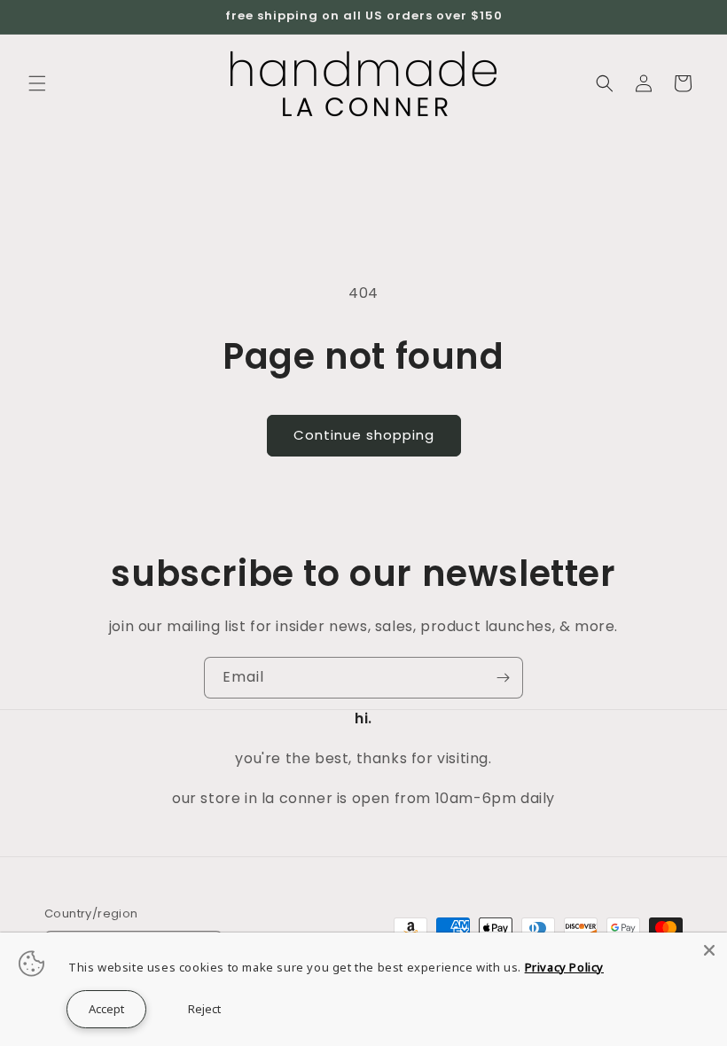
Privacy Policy (564, 967)
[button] (37, 83)
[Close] (709, 950)
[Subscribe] (502, 678)
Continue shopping (363, 434)
